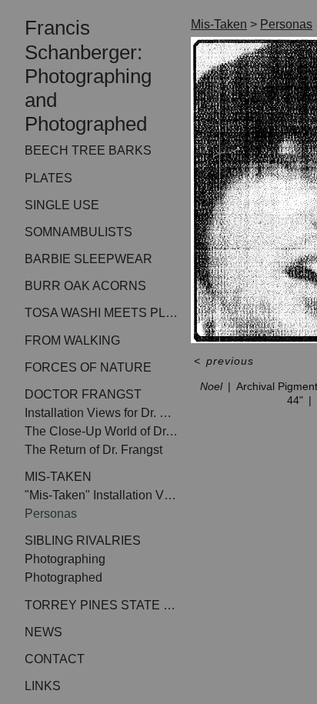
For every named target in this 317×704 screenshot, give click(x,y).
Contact (55, 659)
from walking (72, 340)
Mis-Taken (58, 476)
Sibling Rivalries (83, 540)
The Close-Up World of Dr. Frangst (102, 431)
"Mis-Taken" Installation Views (102, 495)
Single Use (62, 205)
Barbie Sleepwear (88, 258)
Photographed (63, 577)
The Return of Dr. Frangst (93, 449)
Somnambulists (78, 232)
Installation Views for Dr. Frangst (102, 412)
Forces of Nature (88, 367)
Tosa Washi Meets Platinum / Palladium (102, 312)
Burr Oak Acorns (85, 285)
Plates (48, 178)
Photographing (65, 559)
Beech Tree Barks (88, 150)
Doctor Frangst (83, 394)
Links (43, 685)
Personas (51, 513)
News (43, 632)
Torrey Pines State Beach (102, 605)
